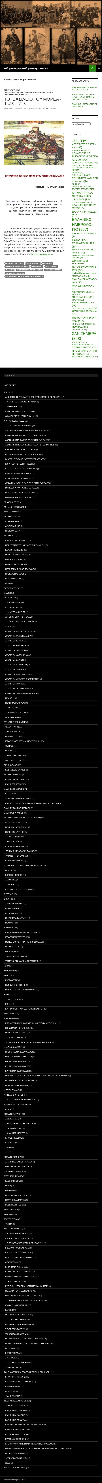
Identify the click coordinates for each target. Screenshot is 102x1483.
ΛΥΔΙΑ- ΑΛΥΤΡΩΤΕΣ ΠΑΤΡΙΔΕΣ (18, 478)
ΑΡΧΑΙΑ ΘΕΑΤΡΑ (12, 521)
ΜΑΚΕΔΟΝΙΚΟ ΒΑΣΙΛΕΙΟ (16, 555)
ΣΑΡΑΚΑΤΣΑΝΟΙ (11, 1209)
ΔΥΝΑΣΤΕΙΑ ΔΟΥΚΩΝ (14, 641)
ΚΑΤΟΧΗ (78, 273)
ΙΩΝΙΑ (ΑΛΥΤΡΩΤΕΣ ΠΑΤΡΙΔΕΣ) (18, 464)
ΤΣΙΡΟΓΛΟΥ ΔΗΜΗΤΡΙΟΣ (15, 1468)
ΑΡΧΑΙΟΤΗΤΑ (10, 535)
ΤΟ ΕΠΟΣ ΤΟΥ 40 (80, 342)
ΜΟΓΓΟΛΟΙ (10, 1391)
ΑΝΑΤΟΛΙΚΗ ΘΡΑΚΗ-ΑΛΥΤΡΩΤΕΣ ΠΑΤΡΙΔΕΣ (24, 435)
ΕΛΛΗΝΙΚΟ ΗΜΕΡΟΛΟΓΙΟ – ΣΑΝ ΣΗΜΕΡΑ (22, 817)
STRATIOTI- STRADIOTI (16, 1377)
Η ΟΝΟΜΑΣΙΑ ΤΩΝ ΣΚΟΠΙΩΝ (17, 1028)
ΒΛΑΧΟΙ (7, 593)
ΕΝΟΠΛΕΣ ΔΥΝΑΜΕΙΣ (13, 822)
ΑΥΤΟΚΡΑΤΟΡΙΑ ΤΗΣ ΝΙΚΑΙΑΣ (18, 617)
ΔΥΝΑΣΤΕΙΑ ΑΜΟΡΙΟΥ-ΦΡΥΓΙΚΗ (19, 631)
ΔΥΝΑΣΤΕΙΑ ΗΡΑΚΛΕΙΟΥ (15, 645)
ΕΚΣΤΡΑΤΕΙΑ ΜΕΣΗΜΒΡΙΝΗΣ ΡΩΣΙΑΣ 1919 (25, 1243)
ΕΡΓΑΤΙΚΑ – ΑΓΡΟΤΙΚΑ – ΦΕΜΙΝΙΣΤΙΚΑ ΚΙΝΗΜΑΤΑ (26, 1286)
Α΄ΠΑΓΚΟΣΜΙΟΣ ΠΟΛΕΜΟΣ (17, 1238)
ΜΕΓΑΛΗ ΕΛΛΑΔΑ (11, 1090)
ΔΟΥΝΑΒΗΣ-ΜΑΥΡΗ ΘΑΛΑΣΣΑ (18, 798)
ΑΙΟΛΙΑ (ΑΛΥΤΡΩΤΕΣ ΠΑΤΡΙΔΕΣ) (19, 425)
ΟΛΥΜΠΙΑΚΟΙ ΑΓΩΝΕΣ (13, 1171)
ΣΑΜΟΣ (8, 1147)
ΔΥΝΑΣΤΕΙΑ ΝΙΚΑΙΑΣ (14, 684)
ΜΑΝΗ (8, 1186)
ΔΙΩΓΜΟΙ (9, 626)
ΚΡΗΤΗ (91, 273)
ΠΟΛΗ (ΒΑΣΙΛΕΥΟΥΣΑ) (15, 703)
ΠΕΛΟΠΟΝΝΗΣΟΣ (30, 92)
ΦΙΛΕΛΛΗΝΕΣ (12, 406)
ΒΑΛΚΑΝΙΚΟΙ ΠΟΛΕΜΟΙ (85, 162)
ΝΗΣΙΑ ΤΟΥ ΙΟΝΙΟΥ (12, 1157)
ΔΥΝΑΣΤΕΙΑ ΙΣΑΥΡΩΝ (14, 660)
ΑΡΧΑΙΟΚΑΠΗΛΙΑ (12, 526)
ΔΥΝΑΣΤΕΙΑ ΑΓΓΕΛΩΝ (16, 612)
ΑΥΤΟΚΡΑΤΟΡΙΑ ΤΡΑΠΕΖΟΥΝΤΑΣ (19, 621)
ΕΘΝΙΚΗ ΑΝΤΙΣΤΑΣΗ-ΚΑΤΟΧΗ (18, 1272)
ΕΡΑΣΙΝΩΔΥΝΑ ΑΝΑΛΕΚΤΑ (16, 1429)
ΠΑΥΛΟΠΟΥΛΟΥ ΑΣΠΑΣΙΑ (16, 918)
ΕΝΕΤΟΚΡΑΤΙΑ (18, 92)
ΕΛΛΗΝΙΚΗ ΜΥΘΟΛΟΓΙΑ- (16, 1410)
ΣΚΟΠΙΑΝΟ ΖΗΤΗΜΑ (14, 1037)
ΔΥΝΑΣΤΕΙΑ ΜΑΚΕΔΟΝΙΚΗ (16, 674)
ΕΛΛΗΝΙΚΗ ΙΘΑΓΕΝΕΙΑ (15, 860)
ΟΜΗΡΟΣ (9, 746)
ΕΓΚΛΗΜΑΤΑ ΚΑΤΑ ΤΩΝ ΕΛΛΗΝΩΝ (85, 180)
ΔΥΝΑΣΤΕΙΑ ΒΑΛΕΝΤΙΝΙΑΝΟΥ (18, 636)
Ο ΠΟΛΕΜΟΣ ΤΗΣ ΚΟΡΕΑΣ (17, 1334)
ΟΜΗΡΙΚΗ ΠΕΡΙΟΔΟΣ (14, 564)
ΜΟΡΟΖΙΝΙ (10, 270)
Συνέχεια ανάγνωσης (42, 254)
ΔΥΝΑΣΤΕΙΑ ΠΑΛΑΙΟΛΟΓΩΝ (17, 688)
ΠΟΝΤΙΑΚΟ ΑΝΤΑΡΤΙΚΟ (15, 1200)
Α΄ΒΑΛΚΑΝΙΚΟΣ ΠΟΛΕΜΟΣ (17, 1233)
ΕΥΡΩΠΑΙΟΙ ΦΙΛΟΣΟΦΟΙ (15, 1439)
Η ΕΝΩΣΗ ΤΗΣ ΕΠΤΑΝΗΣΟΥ (17, 1166)
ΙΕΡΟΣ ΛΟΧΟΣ (13, 841)
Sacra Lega (47, 263)
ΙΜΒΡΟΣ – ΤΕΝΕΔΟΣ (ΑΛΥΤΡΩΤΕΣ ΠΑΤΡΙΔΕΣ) (25, 459)
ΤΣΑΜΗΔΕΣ (10, 884)
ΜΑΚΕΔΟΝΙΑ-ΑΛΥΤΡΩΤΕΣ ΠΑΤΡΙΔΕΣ (21, 488)
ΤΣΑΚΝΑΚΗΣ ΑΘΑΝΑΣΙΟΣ (85, 357)
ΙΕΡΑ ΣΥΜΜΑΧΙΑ (51, 267)
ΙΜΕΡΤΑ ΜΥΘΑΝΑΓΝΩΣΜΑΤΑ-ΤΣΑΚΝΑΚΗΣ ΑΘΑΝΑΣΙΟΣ (29, 1444)
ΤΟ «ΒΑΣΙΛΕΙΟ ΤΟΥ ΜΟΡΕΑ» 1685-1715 (32, 101)
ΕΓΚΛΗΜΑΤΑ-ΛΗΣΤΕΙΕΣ (15, 1267)
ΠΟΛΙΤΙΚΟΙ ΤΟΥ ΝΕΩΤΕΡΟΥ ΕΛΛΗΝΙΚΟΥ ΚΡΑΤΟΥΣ (27, 1343)
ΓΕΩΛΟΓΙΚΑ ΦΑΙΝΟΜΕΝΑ (15, 722)
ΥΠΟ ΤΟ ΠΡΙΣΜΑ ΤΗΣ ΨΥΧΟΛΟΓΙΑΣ (20, 1099)
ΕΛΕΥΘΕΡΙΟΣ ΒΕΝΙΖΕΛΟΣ (82, 202)
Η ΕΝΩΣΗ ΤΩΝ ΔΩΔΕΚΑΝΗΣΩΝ (20, 1123)
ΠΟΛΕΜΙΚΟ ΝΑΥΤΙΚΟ (14, 832)
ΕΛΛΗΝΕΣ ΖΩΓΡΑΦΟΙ (14, 784)
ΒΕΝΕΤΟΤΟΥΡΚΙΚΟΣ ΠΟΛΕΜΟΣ (12, 91)
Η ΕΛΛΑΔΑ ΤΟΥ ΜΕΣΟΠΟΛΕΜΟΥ (19, 1291)
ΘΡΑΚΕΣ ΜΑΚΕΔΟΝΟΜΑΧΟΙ (17, 1061)
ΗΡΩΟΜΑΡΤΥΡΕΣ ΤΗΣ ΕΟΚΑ (16, 889)
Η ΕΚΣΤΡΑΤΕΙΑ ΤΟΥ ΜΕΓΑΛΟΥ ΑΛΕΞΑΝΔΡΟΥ (24, 545)
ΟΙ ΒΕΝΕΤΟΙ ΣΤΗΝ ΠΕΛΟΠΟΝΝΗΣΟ (29, 270)
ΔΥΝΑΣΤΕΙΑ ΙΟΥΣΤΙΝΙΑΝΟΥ (17, 655)
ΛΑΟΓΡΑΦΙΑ (9, 1013)
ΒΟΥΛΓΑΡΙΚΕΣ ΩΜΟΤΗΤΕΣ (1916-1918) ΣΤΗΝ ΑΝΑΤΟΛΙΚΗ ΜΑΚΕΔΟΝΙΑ (83, 96)
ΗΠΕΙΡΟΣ (77, 258)
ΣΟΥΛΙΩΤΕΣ (10, 880)
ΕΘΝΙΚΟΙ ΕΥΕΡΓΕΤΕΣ (13, 760)
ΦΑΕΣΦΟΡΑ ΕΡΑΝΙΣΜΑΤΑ (16, 1458)
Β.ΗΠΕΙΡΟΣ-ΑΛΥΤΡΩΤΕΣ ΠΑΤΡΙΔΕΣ (20, 449)
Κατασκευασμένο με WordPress (15, 1480)
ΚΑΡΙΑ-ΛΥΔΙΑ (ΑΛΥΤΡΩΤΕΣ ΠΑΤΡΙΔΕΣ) (21, 469)
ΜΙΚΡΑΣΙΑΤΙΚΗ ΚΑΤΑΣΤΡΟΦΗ (18, 1324)
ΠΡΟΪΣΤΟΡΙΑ (11, 531)
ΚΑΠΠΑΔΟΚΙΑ (10, 970)
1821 (79, 140)
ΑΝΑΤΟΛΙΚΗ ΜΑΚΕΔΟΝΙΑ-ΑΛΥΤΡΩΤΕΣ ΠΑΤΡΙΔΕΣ (26, 440)
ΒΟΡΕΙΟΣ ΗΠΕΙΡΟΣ (82, 165)
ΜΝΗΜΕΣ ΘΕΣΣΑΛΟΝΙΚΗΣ (15, 1104)
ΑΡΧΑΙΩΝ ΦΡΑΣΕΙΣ (13, 731)
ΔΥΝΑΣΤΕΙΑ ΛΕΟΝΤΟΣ (15, 669)
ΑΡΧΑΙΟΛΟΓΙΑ (81, 153)
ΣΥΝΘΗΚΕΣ (10, 1358)
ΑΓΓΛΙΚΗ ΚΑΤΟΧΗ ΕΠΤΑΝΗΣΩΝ (18, 1162)
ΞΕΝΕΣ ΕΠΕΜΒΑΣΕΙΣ (14, 1329)
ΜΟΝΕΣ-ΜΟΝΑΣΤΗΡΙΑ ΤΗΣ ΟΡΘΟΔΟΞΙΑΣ (23, 942)
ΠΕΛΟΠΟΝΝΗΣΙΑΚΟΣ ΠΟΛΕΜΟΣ (19, 569)
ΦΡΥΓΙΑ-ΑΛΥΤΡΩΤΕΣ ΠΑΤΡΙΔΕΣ (19, 497)
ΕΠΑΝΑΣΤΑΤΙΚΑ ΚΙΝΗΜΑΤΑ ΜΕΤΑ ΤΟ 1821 (25, 1300)
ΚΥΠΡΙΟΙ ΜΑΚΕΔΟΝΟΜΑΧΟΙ (17, 1071)
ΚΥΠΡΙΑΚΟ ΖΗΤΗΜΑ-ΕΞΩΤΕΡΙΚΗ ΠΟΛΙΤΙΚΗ (24, 1009)
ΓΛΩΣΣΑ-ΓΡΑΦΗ (11, 727)
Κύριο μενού (99, 68)
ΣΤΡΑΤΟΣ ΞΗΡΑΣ (12, 837)
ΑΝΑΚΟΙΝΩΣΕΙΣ (11, 502)
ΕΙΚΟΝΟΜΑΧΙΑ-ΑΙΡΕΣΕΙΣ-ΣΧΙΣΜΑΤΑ (21, 693)
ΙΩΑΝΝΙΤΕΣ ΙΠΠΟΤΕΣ (16, 1133)
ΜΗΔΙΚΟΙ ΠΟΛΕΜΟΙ (13, 559)
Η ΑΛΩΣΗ (9, 698)
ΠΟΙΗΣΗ (8, 751)
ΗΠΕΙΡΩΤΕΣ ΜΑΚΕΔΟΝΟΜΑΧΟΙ (19, 1052)
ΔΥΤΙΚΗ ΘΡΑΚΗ (11, 913)
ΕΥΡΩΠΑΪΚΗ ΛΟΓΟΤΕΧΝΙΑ (16, 1434)
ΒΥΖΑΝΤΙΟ (77, 173)
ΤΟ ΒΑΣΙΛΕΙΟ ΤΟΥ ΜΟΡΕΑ (15, 273)
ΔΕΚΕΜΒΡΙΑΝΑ (11, 1262)
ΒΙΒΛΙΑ (7, 583)
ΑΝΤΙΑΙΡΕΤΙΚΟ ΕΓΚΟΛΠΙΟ (15, 507)
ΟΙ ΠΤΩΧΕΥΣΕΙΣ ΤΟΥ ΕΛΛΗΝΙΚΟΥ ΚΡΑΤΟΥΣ (24, 1338)
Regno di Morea (33, 263)
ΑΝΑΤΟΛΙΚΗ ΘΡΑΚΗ (13, 903)
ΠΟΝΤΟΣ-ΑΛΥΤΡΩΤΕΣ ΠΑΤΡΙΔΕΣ (19, 492)
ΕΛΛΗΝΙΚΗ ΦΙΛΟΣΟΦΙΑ (15, 1420)
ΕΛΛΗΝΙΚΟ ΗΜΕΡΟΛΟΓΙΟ (34, 109)
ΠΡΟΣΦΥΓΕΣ (79, 330)
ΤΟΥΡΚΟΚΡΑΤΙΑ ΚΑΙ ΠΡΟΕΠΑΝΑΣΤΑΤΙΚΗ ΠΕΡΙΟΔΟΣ (24, 276)
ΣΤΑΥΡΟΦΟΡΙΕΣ (12, 708)
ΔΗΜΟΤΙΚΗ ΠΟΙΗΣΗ (15, 755)
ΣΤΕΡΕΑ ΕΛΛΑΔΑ (11, 1219)
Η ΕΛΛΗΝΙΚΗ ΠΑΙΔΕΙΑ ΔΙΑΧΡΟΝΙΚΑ (19, 851)
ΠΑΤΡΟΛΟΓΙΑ (11, 951)
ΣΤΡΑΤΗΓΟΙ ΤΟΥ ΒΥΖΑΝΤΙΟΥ (18, 712)
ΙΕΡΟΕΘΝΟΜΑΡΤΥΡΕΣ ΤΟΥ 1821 (19, 411)
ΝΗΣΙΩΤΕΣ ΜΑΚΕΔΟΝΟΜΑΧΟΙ (18, 1085)
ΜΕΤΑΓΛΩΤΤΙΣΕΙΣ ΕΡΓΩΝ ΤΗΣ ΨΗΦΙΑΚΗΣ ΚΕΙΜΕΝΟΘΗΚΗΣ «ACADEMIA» (37, 1448)
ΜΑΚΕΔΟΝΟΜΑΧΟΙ (12, 1047)
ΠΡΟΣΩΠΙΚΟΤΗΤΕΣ (12, 1205)
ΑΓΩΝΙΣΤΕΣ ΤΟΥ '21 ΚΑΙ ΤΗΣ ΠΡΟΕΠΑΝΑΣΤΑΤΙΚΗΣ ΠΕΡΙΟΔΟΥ (32, 397)
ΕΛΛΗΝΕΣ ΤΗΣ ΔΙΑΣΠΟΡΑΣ (15, 789)
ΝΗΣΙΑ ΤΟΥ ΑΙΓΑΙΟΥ (12, 1114)
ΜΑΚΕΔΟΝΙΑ (81, 276)
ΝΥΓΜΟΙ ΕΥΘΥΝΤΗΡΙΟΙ (15, 1453)
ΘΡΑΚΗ (80, 260)
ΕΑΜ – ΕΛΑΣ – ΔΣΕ (15, 1281)
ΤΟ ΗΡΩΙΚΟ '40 (11, 1367)
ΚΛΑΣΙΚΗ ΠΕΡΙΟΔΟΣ (14, 550)
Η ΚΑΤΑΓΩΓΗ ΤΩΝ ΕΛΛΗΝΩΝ (83, 255)
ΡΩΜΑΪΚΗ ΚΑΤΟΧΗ (13, 578)
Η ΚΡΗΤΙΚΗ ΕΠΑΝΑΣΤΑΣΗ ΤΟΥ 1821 (21, 990)
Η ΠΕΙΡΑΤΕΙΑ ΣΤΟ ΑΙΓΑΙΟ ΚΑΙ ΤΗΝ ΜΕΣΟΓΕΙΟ (23, 865)
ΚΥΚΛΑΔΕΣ (10, 1142)
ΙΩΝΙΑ (6, 966)
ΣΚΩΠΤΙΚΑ (8, 1214)
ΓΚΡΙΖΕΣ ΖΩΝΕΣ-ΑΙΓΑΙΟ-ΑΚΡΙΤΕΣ (19, 1257)
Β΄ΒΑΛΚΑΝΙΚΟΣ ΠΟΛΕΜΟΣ (17, 1248)
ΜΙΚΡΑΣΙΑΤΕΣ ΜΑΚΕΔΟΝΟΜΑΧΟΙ (19, 1080)
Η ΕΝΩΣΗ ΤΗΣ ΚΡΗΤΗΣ (15, 985)
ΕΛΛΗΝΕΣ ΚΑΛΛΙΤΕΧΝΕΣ (15, 779)
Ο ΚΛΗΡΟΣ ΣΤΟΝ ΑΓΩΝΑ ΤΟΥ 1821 (20, 416)
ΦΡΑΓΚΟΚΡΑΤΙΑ (12, 717)
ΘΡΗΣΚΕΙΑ (78, 264)
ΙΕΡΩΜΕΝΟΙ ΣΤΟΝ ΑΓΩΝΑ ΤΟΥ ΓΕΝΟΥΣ (21, 961)
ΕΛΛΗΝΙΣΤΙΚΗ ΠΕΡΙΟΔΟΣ (16, 540)
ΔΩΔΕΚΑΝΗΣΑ (81, 175)
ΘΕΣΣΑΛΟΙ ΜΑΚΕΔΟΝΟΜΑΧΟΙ (18, 1056)
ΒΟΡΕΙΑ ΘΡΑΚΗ (12, 908)
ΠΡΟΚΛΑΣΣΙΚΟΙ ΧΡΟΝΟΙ (16, 574)
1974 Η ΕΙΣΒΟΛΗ (12, 999)
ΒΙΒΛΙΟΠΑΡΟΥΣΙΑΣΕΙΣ (14, 588)
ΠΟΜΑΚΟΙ (9, 923)
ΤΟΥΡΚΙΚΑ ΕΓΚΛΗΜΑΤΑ (17, 1319)
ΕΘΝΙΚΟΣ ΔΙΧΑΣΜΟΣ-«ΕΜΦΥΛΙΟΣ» (20, 1276)
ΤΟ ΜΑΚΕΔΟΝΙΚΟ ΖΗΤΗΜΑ (82, 344)
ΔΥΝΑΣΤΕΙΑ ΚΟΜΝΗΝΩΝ (16, 664)
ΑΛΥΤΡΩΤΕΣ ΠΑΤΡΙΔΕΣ (14, 421)
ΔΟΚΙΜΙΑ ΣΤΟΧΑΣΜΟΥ (15, 1405)
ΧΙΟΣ (7, 1152)
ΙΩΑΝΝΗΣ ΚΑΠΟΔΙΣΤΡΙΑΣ (16, 1305)
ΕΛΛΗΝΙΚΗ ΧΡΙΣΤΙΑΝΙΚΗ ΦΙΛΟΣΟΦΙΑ (21, 932)
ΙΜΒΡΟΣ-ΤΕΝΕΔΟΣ (13, 1138)
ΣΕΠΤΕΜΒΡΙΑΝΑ (12, 1353)
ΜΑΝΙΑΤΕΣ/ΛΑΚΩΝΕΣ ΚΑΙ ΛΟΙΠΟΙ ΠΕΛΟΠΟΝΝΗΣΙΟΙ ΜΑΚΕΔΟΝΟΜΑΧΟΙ (36, 1076)
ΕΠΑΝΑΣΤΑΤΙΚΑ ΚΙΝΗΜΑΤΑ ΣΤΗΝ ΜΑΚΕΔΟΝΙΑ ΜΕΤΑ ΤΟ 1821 (32, 1023)
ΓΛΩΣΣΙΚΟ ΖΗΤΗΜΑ (14, 736)
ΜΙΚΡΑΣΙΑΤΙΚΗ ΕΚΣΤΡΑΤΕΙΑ (17, 1315)
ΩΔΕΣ (7, 1463)
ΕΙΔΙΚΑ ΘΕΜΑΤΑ (11, 765)
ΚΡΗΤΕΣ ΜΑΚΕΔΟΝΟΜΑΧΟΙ (17, 1066)
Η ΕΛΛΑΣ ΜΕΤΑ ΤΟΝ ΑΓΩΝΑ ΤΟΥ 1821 (21, 1295)
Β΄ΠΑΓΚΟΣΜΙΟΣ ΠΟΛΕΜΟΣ (17, 1252)
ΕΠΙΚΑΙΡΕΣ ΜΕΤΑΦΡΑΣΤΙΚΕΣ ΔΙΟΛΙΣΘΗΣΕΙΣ (24, 1425)
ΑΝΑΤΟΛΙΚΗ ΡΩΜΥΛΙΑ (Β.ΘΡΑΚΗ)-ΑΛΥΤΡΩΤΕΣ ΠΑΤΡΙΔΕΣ (29, 445)
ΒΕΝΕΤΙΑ (9, 794)
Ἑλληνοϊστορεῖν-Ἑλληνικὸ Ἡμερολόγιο (26, 68)
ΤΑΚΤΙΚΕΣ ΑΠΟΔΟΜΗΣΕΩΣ (17, 1362)
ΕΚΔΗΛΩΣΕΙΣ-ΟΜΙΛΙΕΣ (15, 770)
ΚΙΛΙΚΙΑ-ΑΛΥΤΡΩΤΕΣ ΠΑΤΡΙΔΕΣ (18, 473)
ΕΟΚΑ (80, 240)
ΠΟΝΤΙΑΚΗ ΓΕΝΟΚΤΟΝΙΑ (83, 324)
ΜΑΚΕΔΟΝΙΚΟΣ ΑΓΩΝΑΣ (16, 1033)
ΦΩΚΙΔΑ (8, 1224)
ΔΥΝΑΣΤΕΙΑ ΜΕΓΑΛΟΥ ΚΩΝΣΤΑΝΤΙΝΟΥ (22, 679)
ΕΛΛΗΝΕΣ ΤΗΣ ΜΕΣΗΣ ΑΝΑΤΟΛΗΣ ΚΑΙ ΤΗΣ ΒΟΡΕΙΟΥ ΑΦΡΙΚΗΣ (32, 803)
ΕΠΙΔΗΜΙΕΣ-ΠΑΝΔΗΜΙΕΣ (15, 846)
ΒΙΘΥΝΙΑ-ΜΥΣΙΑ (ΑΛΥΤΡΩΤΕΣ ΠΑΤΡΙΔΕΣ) (23, 454)
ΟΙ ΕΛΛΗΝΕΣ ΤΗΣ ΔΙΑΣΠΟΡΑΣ (84, 308)
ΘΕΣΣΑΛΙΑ (8, 894)
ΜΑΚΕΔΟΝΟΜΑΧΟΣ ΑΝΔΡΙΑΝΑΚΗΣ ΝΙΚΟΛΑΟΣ (84, 88)
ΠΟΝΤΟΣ (80, 326)
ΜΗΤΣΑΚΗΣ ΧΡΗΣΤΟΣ (13, 1095)
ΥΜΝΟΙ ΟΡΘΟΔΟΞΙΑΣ (14, 956)
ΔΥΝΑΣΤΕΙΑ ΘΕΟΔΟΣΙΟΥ (16, 650)
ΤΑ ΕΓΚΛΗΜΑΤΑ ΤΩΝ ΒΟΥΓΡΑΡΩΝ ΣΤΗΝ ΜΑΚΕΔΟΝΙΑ (28, 1042)
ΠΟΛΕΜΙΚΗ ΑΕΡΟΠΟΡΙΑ (15, 827)
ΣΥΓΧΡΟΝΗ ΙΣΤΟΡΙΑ (13, 1229)
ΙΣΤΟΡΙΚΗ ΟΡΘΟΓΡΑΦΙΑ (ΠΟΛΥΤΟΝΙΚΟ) (22, 741)
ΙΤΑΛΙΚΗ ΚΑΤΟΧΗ (14, 1128)
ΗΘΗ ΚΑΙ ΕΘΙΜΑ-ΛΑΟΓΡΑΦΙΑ (84, 251)
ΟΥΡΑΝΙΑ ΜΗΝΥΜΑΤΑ (13, 1176)
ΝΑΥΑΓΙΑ (7, 1109)
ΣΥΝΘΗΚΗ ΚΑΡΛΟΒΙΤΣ (53, 270)
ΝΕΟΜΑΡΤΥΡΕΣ (12, 947)
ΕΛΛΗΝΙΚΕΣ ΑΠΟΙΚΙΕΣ (13, 813)
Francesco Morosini (14, 263)
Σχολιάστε (52, 109)
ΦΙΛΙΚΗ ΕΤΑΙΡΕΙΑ (12, 1396)
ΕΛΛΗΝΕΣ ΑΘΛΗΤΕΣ (13, 774)
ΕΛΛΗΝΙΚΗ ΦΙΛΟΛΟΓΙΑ (15, 1415)
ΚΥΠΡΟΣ (8, 994)
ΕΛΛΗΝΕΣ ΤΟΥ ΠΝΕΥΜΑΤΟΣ (84, 206)
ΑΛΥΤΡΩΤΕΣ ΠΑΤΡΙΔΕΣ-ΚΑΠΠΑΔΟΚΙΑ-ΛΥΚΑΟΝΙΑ (26, 430)
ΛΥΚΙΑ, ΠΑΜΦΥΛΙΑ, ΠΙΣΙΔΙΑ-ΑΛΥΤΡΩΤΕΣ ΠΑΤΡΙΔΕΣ (27, 483)
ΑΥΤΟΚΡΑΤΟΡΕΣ (12, 607)
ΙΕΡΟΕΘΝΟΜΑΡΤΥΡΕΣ (15, 937)
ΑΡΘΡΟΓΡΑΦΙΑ (81, 150)
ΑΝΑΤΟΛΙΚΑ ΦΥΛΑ (13, 602)
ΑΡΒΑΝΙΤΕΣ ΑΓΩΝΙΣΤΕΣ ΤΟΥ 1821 (21, 402)
